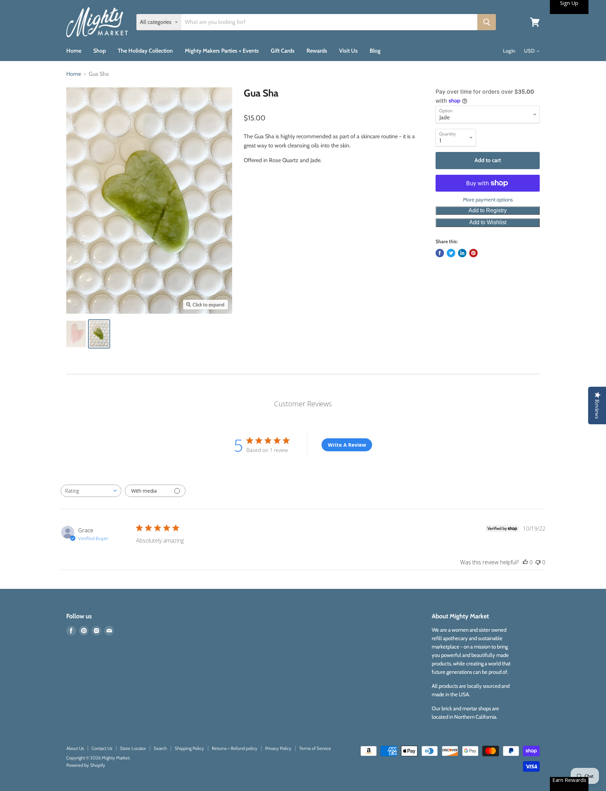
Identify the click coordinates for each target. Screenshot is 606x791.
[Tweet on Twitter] (451, 253)
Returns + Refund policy (234, 748)
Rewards (317, 50)
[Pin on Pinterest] (473, 253)
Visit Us (348, 50)
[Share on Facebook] (440, 253)
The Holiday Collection (145, 50)
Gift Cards (283, 50)
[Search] (486, 22)
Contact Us (102, 748)
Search (160, 748)
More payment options (488, 200)
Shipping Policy (189, 748)
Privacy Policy (278, 748)
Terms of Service (315, 748)
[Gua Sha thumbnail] (76, 334)
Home (73, 50)
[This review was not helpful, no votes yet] (538, 562)
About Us (75, 748)
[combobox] (91, 491)
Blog (375, 50)
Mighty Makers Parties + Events (222, 50)
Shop (99, 50)
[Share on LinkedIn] (462, 253)
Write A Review (347, 444)
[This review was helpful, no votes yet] (525, 562)
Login (509, 51)
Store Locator (133, 748)
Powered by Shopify (85, 765)
